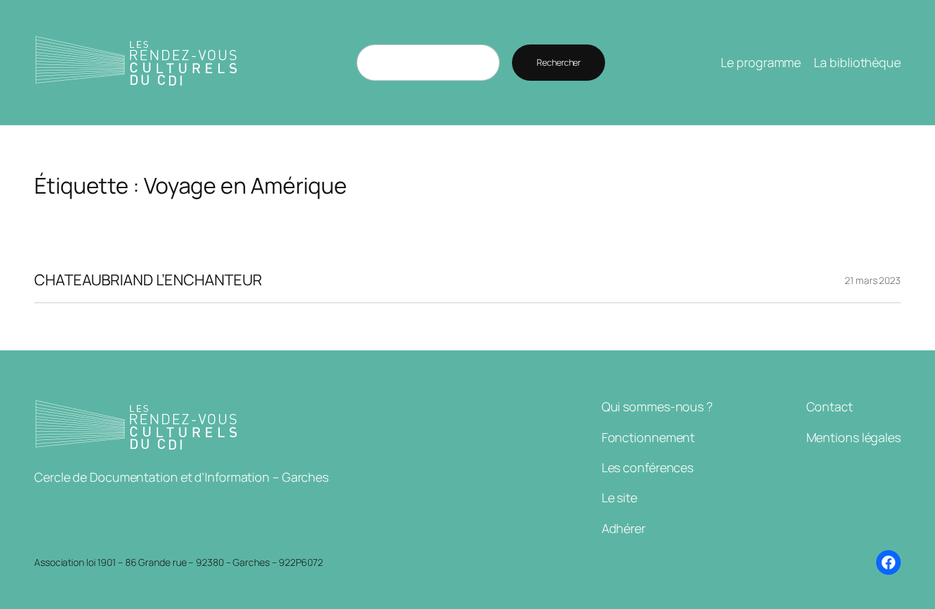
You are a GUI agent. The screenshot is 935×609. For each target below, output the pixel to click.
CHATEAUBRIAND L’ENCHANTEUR (147, 280)
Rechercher (558, 62)
